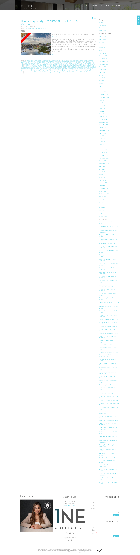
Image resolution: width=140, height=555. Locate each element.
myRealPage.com (72, 545)
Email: (94, 505)
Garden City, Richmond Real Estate (108, 319)
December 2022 (103, 155)
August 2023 (102, 133)
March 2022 (102, 180)
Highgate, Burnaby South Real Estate (30, 66)
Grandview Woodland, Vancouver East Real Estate (33, 65)
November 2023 (103, 125)
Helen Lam (29, 6)
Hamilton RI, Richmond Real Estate (74, 65)
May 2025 (102, 80)
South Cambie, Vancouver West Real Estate (42, 70)
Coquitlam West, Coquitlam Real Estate (28, 63)
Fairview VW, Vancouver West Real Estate (31, 64)
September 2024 (104, 97)
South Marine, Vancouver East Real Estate (74, 70)
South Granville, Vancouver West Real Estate (58, 70)
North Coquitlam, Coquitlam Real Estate (28, 68)
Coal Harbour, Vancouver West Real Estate (71, 62)
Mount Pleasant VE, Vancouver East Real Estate (73, 67)
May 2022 (102, 174)
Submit (116, 515)
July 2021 (102, 199)
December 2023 (103, 122)
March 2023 (102, 147)
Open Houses (103, 28)
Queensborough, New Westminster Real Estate (70, 68)
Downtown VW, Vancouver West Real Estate (61, 63)
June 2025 (102, 78)
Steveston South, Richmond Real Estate (64, 71)
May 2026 (102, 47)
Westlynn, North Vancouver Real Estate (61, 72)
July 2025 (102, 75)
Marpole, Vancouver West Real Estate (28, 67)
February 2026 (103, 56)
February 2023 (103, 149)
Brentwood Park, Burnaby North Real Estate (64, 60)
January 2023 (103, 152)
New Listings (102, 25)
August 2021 (102, 196)
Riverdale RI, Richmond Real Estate (27, 69)
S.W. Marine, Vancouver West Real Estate (57, 69)
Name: (94, 502)
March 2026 (102, 53)
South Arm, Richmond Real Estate (27, 70)
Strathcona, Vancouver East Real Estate (79, 71)
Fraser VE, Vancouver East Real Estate (62, 64)
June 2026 (102, 44)
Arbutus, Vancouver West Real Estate (33, 60)
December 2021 (103, 185)
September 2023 (104, 130)
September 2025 (104, 69)
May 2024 (102, 108)
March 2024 (102, 114)
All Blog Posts (103, 22)
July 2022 (102, 169)
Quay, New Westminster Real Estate (54, 68)
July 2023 (102, 136)
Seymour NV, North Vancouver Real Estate (73, 69)
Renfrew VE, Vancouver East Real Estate (86, 68)
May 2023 (102, 141)
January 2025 (103, 91)
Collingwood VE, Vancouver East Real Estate (88, 62)
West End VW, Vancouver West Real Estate (45, 72)
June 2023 (102, 138)
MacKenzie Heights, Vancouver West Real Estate (87, 66)
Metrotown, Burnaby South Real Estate (57, 67)
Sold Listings (102, 30)
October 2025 (103, 67)
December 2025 (103, 61)
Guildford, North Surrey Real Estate (61, 65)
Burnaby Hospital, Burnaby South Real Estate (50, 61)
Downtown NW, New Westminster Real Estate (44, 63)
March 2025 (102, 86)
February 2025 (103, 89)
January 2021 (103, 216)
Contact (117, 5)
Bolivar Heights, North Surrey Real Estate (48, 60)
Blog (112, 5)
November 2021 (103, 188)
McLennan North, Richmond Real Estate (42, 67)
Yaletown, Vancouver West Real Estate (31, 73)
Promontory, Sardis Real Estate (41, 68)
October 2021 (103, 191)
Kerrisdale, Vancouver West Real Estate (57, 66)
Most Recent (102, 36)
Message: (93, 508)
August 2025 (102, 72)
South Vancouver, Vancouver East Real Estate (32, 71)
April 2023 (102, 144)
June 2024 (102, 105)
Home (87, 5)
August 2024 (102, 100)
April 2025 (102, 83)
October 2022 (103, 160)
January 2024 (103, 119)
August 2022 (102, 166)
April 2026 (102, 50)
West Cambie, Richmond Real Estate (30, 72)
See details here (57, 37)
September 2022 (104, 163)
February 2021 (103, 213)
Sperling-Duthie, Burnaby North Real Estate (48, 71)
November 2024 (103, 94)
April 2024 (102, 111)
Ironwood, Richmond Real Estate (44, 66)
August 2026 (102, 39)
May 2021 (102, 205)
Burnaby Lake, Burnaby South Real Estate (66, 61)
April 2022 (102, 177)
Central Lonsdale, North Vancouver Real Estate (55, 62)
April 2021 (102, 207)
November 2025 (103, 64)
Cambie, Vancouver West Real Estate (80, 61)
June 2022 (102, 172)
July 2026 (102, 42)
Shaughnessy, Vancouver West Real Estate (88, 69)
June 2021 (102, 202)
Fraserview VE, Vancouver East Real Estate (77, 64)
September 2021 (104, 194)
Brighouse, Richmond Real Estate (35, 61)
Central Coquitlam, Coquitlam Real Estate (38, 62)
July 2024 (102, 102)
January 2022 (103, 183)
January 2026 (103, 58)
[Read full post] (36, 44)
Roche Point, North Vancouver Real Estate (36, 28)
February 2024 (103, 116)
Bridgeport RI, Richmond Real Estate (79, 60)
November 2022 (103, 158)
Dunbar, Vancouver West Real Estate (76, 63)
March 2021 (102, 210)
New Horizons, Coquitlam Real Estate (89, 67)
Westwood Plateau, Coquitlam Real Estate (76, 72)
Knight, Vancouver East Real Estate (71, 66)
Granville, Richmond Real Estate (48, 65)
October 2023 (103, 127)
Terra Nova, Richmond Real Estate (108, 457)
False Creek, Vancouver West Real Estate (47, 64)
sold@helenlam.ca (69, 505)
